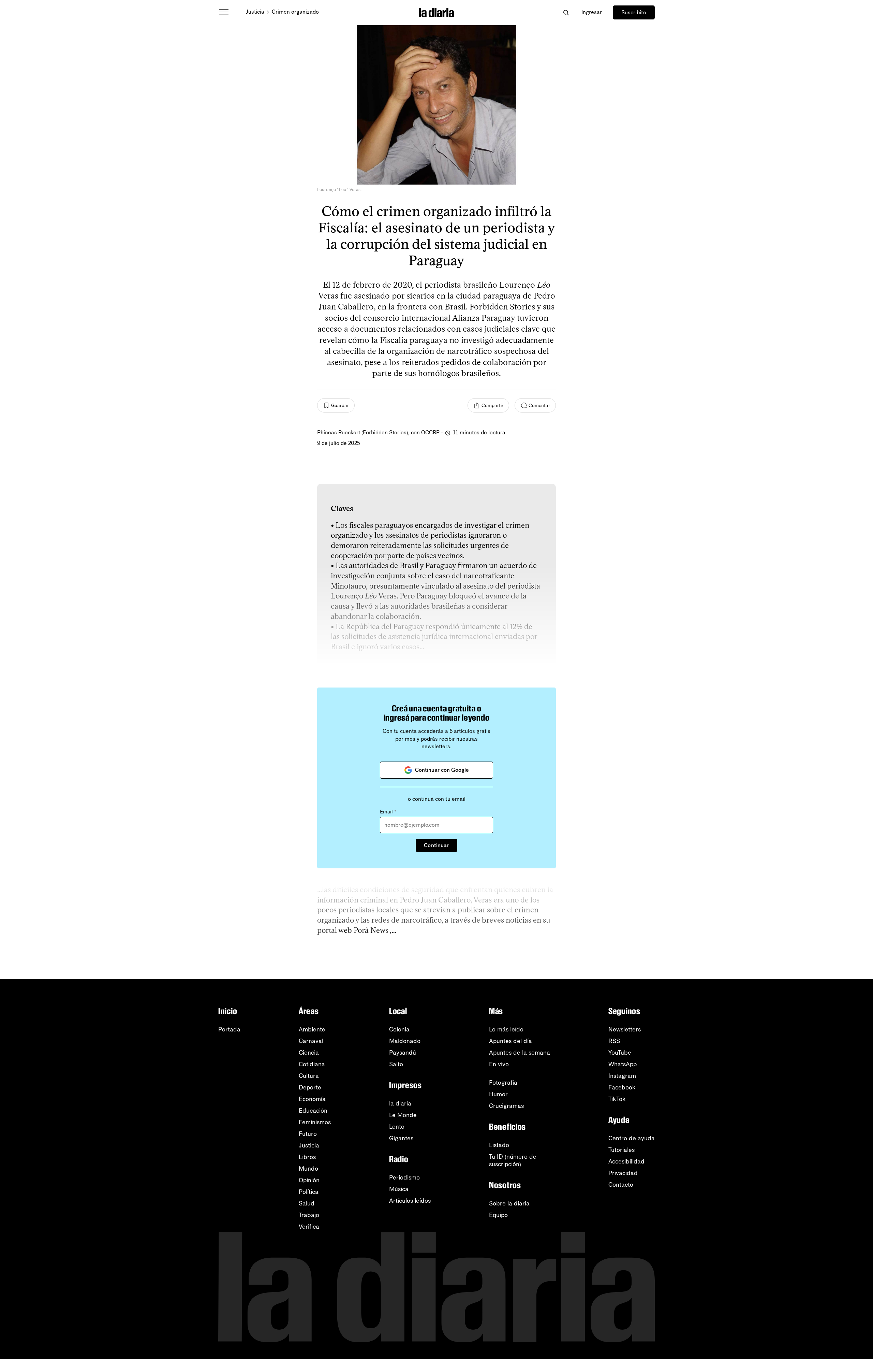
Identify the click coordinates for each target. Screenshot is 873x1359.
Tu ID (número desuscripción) (512, 1160)
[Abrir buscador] (566, 12)
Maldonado (404, 1041)
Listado (499, 1145)
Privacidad (623, 1173)
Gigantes (401, 1138)
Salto (396, 1064)
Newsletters (624, 1029)
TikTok (617, 1099)
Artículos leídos (410, 1200)
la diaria (400, 1103)
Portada (229, 1029)
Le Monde (403, 1115)
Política (309, 1192)
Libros (307, 1157)
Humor (498, 1094)
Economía (312, 1099)
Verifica (309, 1226)
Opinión (309, 1180)
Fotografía (503, 1082)
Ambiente (312, 1029)
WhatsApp (622, 1064)
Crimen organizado (295, 12)
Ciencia (309, 1052)
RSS (614, 1041)
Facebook (622, 1087)
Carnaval (311, 1041)
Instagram (622, 1076)
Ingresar (591, 12)
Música (399, 1189)
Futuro (308, 1134)
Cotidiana (312, 1064)
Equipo (498, 1215)
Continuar (436, 845)
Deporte (310, 1087)
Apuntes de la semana (519, 1052)
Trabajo (309, 1215)
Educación (313, 1110)
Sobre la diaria (509, 1203)
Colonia (399, 1029)
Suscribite (633, 12)
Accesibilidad (626, 1161)
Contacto (620, 1184)
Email (388, 812)
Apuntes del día (510, 1041)
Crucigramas (506, 1106)
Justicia (255, 12)
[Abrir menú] (223, 12)
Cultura (309, 1076)
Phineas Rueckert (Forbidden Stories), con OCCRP (378, 432)
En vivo (499, 1064)
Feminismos (315, 1122)
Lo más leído (506, 1029)
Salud (306, 1203)
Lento (396, 1126)
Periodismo (404, 1177)
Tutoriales (621, 1150)
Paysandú (402, 1052)
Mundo (308, 1168)
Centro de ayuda (631, 1138)
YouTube (619, 1052)
